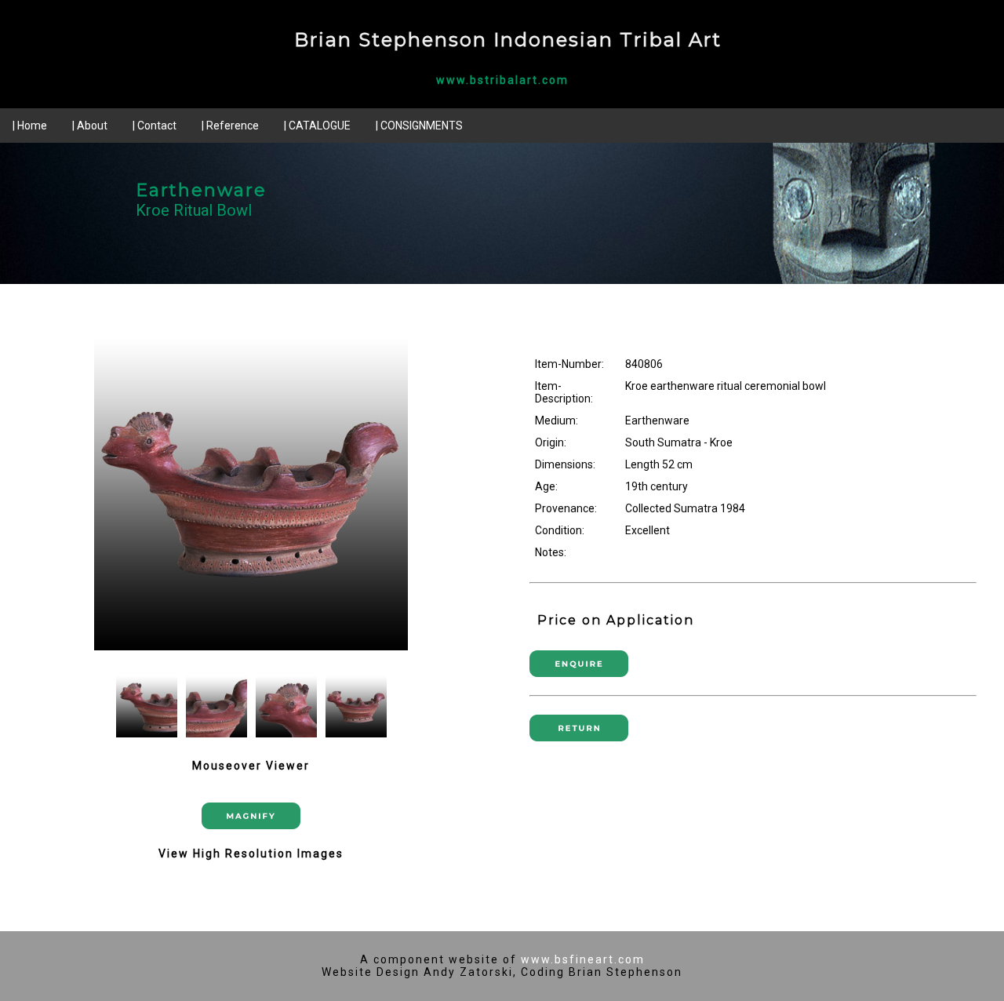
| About (89, 125)
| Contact (154, 125)
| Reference (230, 125)
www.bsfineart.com (583, 959)
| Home (30, 125)
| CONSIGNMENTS (419, 125)
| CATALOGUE (317, 125)
